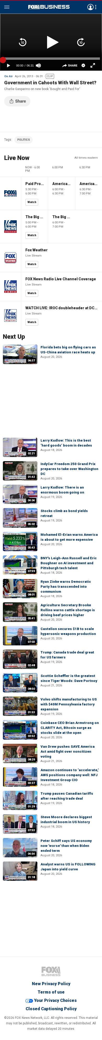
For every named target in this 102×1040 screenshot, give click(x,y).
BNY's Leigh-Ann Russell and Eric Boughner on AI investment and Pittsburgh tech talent (69, 563)
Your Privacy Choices (55, 1000)
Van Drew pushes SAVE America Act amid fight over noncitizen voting (68, 751)
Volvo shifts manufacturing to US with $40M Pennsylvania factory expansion (69, 704)
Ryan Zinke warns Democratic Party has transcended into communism (66, 586)
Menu (6, 7)
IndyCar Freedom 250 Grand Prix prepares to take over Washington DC (69, 469)
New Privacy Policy (51, 983)
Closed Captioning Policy (51, 1008)
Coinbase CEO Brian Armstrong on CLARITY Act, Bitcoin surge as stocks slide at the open (70, 728)
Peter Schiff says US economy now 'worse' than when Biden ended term (66, 846)
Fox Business (49, 7)
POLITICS (23, 139)
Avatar (90, 7)
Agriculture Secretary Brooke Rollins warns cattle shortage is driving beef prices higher (68, 610)
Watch (31, 202)
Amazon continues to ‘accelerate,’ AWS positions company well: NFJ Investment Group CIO (70, 775)
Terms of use (51, 992)
